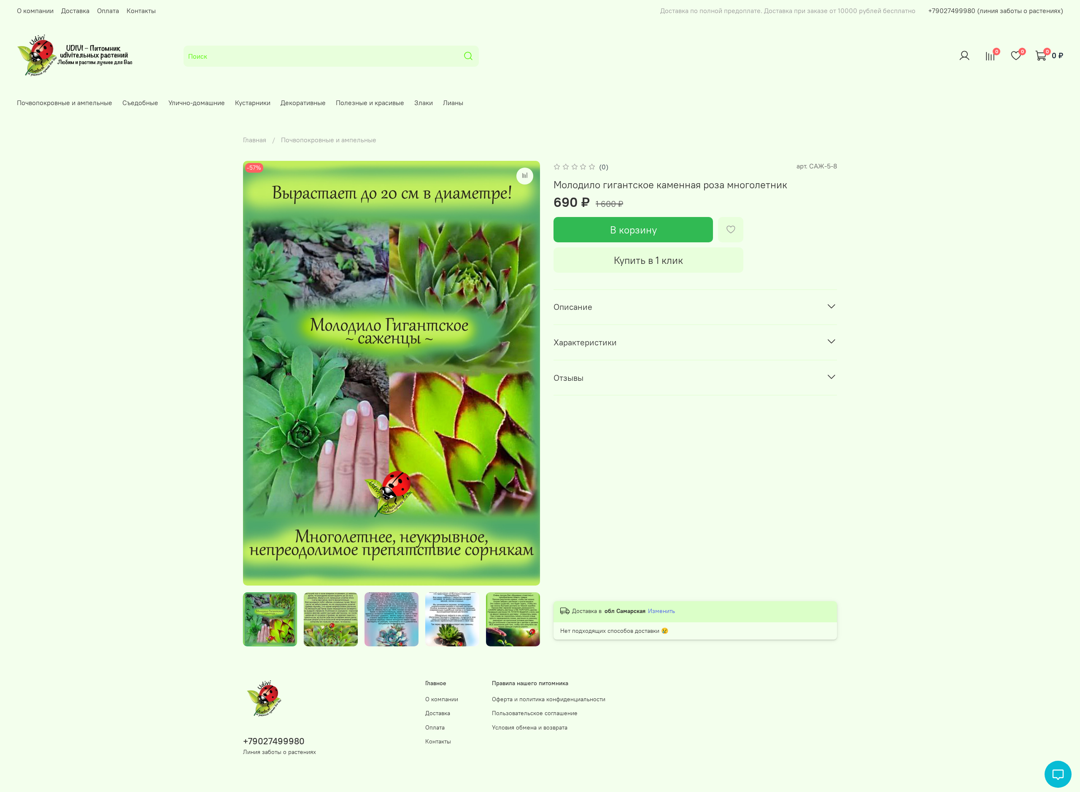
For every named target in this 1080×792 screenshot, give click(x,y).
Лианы (453, 102)
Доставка (75, 10)
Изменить (661, 611)
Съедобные (140, 102)
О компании (35, 10)
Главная (254, 140)
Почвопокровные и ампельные (64, 102)
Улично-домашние (196, 102)
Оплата (108, 10)
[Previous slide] (256, 373)
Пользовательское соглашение (535, 713)
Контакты (141, 10)
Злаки (423, 102)
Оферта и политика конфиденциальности (548, 699)
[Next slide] (526, 373)
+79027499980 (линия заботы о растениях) (995, 10)
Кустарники (252, 102)
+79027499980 (274, 741)
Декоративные (303, 102)
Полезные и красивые (370, 102)
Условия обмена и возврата (529, 727)
